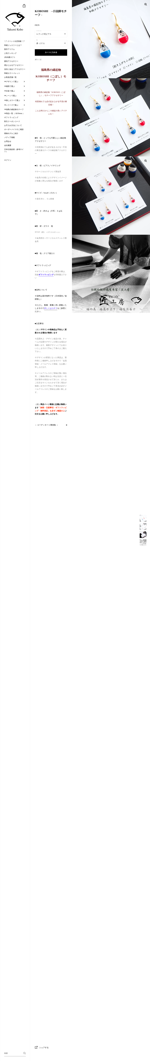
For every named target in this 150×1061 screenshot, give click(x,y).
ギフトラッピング (46, 274)
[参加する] (24, 1053)
